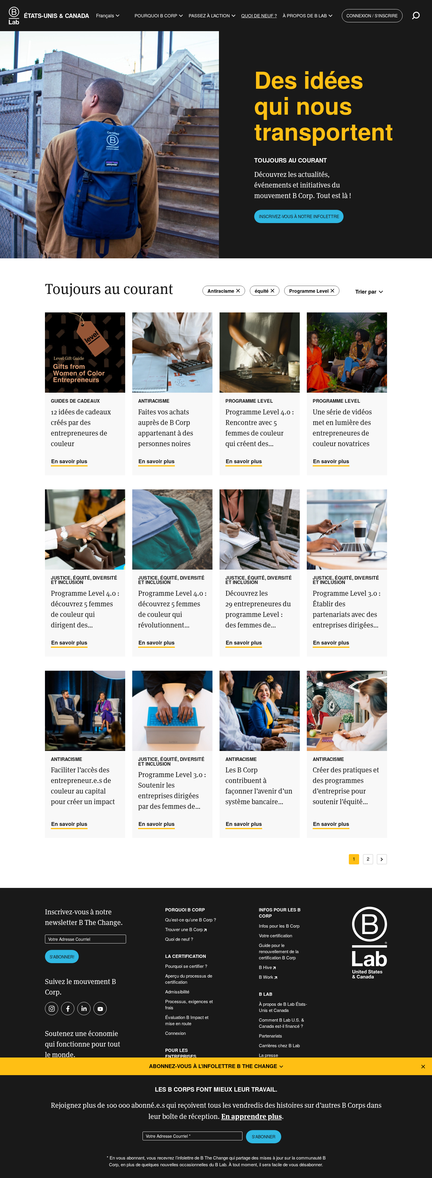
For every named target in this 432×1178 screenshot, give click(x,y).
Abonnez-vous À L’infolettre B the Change (213, 1066)
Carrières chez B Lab (279, 1045)
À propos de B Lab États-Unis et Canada (283, 1007)
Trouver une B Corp (184, 929)
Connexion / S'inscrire (372, 16)
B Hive (265, 967)
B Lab (265, 994)
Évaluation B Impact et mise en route (186, 1020)
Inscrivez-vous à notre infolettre (299, 216)
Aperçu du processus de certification (188, 979)
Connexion (175, 1033)
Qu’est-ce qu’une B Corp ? (190, 919)
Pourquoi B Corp (156, 15)
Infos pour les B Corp (280, 913)
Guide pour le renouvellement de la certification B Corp (279, 951)
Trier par (365, 291)
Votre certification (275, 935)
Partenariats (270, 1036)
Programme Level (309, 290)
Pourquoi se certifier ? (186, 966)
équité (262, 290)
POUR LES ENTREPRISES (180, 1053)
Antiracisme (220, 290)
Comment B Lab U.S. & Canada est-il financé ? (281, 1023)
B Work (266, 977)
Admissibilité (177, 991)
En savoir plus (69, 461)
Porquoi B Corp (185, 910)
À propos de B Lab (305, 15)
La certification (185, 956)
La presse (268, 1055)
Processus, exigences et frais (189, 1004)
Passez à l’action (209, 15)
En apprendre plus (251, 1116)
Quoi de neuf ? (259, 15)
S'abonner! (62, 957)
